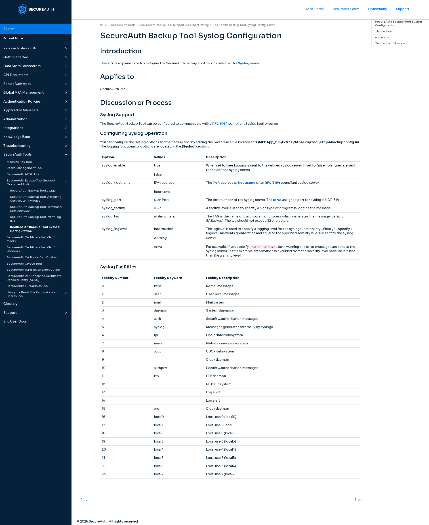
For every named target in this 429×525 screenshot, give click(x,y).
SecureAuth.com (346, 9)
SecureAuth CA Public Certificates (32, 257)
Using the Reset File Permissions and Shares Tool (33, 294)
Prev (83, 500)
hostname (246, 183)
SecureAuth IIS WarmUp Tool (27, 286)
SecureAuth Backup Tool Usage (33, 190)
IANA (277, 200)
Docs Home (314, 9)
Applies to (382, 37)
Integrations (13, 128)
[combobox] (36, 29)
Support (10, 313)
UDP (157, 200)
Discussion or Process (390, 43)
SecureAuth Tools (17, 154)
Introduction (383, 31)
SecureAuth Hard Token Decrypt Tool (34, 270)
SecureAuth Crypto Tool (24, 264)
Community (377, 9)
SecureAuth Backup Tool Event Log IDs (35, 219)
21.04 (103, 25)
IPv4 (216, 183)
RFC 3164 (220, 124)
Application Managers (21, 110)
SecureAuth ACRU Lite (23, 174)
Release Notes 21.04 (19, 48)
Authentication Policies (22, 101)
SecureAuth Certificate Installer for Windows (32, 249)
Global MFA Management (23, 93)
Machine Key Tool (19, 162)
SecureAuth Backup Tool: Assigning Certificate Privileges (35, 199)
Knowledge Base (16, 137)
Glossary (10, 304)
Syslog (243, 63)
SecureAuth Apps (17, 84)
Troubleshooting (16, 146)
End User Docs (15, 321)
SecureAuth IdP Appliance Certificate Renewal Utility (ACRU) (34, 278)
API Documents (16, 75)
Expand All (12, 38)
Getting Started (15, 57)
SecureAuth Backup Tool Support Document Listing (31, 182)
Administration (15, 119)
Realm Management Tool (24, 168)
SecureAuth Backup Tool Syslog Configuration (35, 229)
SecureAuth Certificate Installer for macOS (32, 239)
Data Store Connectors (22, 66)
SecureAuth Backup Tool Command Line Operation (36, 209)
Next (359, 500)
